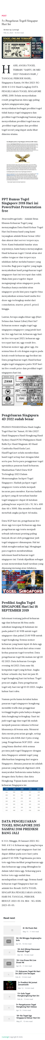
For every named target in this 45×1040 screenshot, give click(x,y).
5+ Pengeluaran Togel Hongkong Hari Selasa (26, 1005)
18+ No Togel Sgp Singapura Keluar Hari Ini (28, 1016)
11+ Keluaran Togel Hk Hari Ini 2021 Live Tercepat (27, 972)
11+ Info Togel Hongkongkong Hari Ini (28, 994)
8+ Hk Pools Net (30, 928)
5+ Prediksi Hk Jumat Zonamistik (27, 983)
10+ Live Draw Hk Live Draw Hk (26, 961)
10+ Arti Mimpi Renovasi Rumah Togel (28, 950)
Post (4, 15)
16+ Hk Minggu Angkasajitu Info (28, 939)
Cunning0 (5, 1037)
